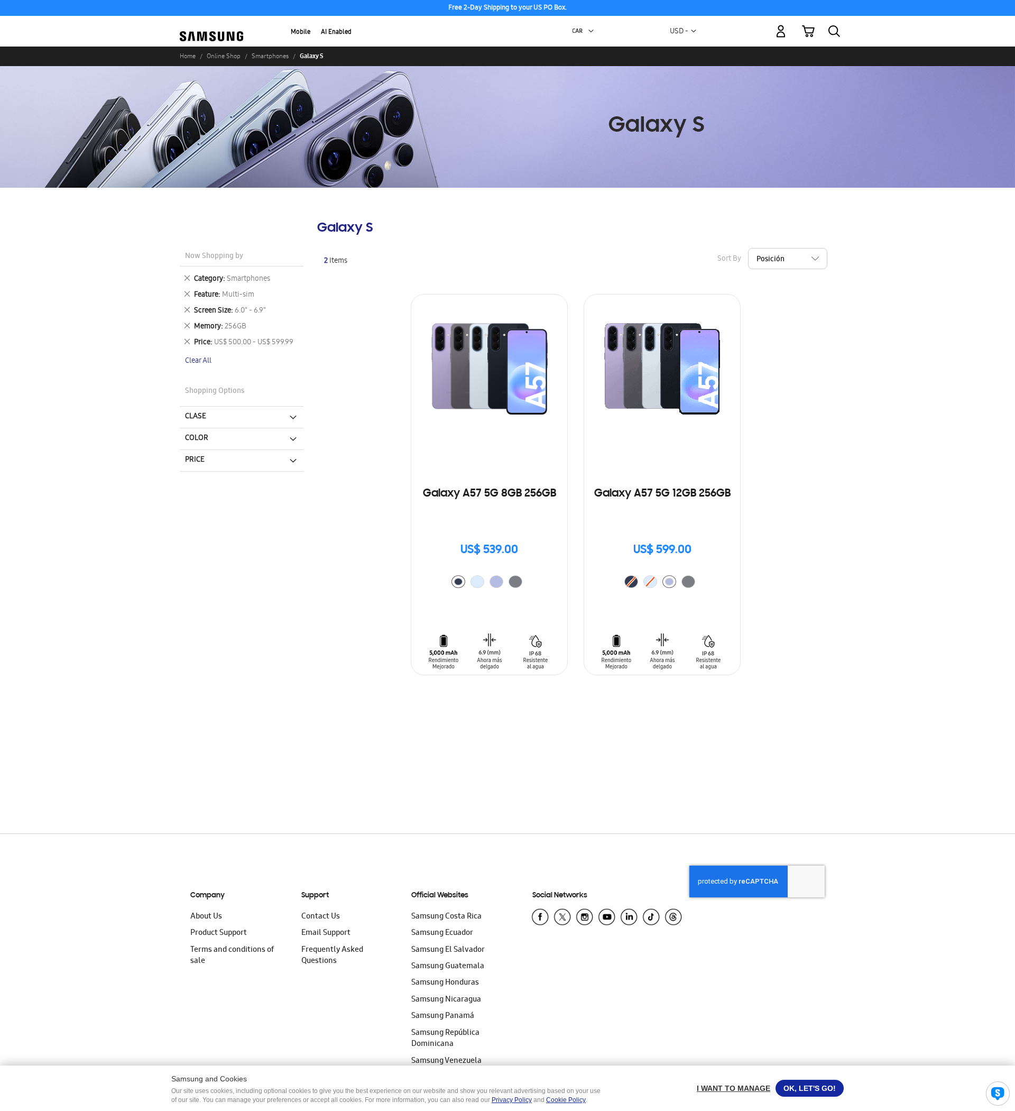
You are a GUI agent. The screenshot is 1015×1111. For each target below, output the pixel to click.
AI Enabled (336, 32)
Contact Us (320, 917)
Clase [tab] (195, 417)
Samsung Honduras (445, 983)
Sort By (729, 259)
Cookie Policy (566, 1100)
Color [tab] (196, 438)
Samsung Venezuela (446, 1061)
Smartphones (270, 56)
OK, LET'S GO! (809, 1088)
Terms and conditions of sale (232, 956)
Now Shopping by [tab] (214, 257)
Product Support (218, 933)
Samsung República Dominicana (445, 1039)
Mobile (300, 32)
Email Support (325, 933)
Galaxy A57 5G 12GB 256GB (662, 494)
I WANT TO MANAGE (733, 1088)
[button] (591, 31)
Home (188, 56)
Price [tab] (195, 460)
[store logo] (211, 25)
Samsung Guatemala (447, 966)
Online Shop (224, 56)
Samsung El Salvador (448, 950)
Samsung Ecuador (442, 933)
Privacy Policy (512, 1100)
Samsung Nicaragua (446, 1000)
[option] (458, 581)
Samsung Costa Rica (446, 917)
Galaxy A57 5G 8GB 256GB (489, 494)
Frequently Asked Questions (332, 956)
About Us (206, 917)
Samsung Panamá (442, 1016)
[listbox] (489, 583)
